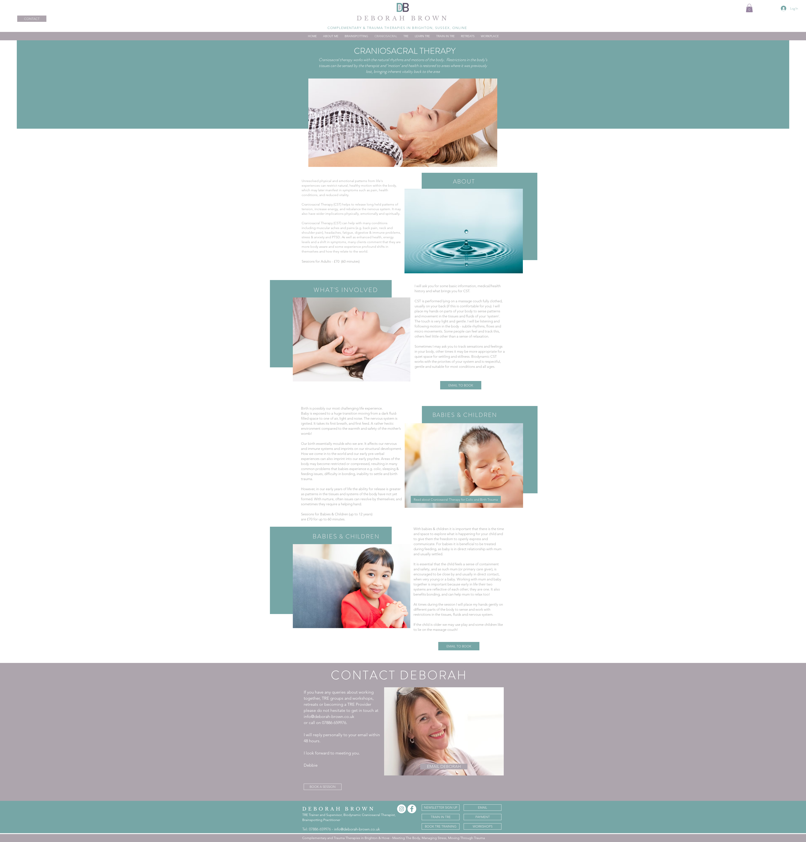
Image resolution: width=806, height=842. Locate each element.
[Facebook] (411, 808)
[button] (749, 8)
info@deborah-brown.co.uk (357, 829)
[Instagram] (401, 808)
